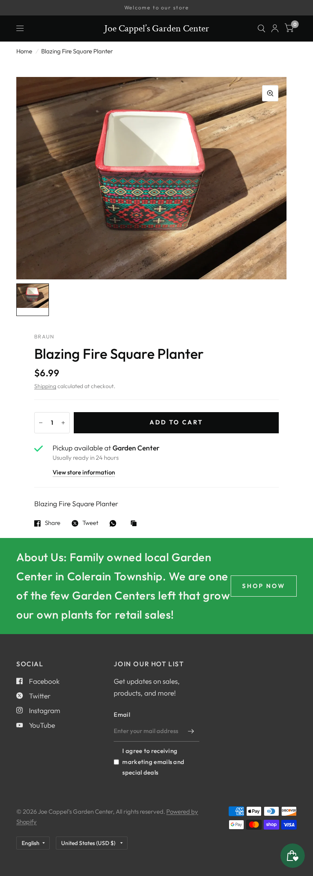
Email (122, 714)
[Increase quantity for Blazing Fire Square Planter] (63, 423)
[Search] (261, 28)
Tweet (90, 523)
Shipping (45, 386)
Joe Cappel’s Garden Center (156, 28)
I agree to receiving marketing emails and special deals (153, 761)
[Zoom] (270, 93)
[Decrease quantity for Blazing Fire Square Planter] (41, 423)
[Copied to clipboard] (135, 524)
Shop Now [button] (263, 586)
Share (52, 523)
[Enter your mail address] (191, 731)
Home (24, 51)
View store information (84, 473)
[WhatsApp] (115, 523)
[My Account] (275, 28)
